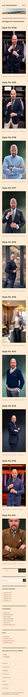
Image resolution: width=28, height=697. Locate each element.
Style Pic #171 (7, 601)
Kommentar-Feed (9, 640)
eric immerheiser (9, 5)
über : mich (5, 688)
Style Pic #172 (7, 598)
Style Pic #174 (7, 594)
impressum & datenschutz (17, 692)
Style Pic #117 (9, 188)
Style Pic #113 (9, 406)
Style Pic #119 (9, 82)
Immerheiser (22, 76)
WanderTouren (8, 624)
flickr (5, 654)
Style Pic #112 (9, 461)
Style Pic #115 (9, 297)
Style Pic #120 (9, 28)
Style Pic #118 (9, 137)
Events (5, 612)
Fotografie (7, 614)
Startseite (5, 663)
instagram (6, 656)
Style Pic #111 (9, 515)
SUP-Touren (7, 620)
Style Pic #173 (7, 596)
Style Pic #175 (7, 592)
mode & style (6, 667)
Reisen (5, 616)
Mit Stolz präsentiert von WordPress (10, 694)
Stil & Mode (15, 76)
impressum (5, 684)
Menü (23, 5)
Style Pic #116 (9, 242)
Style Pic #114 (9, 351)
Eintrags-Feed (8, 638)
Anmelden (6, 636)
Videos (5, 622)
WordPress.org (8, 642)
